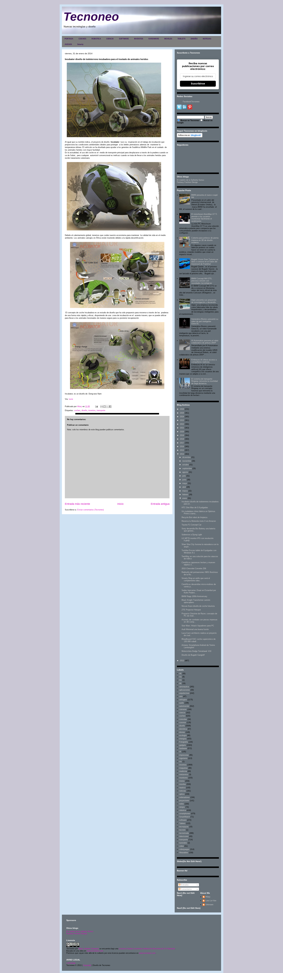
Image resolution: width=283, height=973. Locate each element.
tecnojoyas (184, 827)
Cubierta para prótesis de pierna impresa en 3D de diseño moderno (204, 240)
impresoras (184, 755)
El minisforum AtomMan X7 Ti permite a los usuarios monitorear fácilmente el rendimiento (204, 217)
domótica (183, 729)
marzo (185, 491)
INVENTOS (138, 39)
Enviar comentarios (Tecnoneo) (90, 510)
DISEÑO (194, 39)
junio (184, 480)
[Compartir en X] (107, 406)
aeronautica (184, 687)
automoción (184, 706)
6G (180, 680)
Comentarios (186, 889)
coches (77, 410)
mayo (184, 483)
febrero (185, 494)
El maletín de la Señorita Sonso (190, 180)
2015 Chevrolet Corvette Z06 (194, 568)
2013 (182, 660)
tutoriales (183, 843)
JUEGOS (68, 44)
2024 (182, 416)
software (182, 820)
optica (181, 794)
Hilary (207, 897)
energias (182, 739)
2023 (182, 420)
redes (181, 804)
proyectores (184, 800)
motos (182, 781)
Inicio (120, 503)
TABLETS (181, 39)
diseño (84, 410)
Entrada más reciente (77, 503)
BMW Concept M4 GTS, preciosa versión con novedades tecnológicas (201, 280)
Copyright (87, 965)
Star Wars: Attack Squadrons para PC (198, 626)
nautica (182, 787)
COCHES (82, 39)
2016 (182, 446)
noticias (182, 791)
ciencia (182, 712)
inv (180, 761)
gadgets (182, 745)
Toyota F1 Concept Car (191, 525)
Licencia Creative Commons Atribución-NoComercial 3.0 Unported (147, 949)
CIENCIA (110, 39)
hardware (183, 748)
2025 (182, 413)
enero (184, 498)
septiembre (187, 468)
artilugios (183, 700)
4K (180, 673)
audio (181, 703)
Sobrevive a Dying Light (192, 534)
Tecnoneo (91, 16)
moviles (182, 784)
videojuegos (184, 849)
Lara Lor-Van (210, 900)
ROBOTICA (96, 39)
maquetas (183, 768)
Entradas (184, 885)
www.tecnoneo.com (95, 951)
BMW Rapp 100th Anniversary (194, 596)
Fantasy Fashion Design (187, 182)
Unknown (209, 904)
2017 (182, 443)
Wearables (183, 852)
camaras (183, 709)
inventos (92, 410)
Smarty (80, 44)
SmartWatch (184, 817)
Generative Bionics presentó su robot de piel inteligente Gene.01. (204, 321)
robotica (182, 810)
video (181, 846)
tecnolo (182, 830)
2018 (182, 439)
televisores (184, 836)
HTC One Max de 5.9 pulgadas (195, 507)
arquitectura (184, 693)
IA (180, 752)
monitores (183, 778)
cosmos (182, 722)
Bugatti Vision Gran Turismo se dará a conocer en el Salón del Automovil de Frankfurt (204, 261)
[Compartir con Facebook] (110, 406)
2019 (182, 435)
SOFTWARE (124, 39)
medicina (183, 771)
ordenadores (184, 797)
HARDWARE (153, 39)
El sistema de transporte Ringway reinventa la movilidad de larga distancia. (204, 381)
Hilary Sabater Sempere (88, 949)
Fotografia (183, 742)
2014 (182, 454)
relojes (182, 807)
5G (180, 677)
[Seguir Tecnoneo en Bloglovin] (189, 137)
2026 (182, 409)
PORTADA (69, 39)
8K (180, 683)
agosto (185, 472)
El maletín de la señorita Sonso (79, 931)
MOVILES (168, 39)
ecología (182, 735)
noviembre (186, 461)
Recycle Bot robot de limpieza (194, 517)
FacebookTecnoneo (191, 101)
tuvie (71, 399)
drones (182, 732)
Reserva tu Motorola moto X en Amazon (199, 521)
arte (180, 696)
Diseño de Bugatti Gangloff (193, 655)
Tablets (182, 823)
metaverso (183, 774)
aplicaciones (184, 690)
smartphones (184, 813)
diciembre (186, 457)
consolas (183, 719)
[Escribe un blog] (104, 406)
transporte (101, 410)
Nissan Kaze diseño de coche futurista (198, 606)
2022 (182, 424)
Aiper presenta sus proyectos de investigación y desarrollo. (203, 301)
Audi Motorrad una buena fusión (195, 629)
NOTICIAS (207, 39)
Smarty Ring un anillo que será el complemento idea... (196, 579)
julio (184, 476)
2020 (182, 432)
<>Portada (70, 963)
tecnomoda (184, 833)
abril (184, 487)
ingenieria (183, 758)
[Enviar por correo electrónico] (101, 406)
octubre (185, 465)
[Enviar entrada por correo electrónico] (96, 406)
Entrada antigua (160, 503)
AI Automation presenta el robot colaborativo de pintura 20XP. (204, 341)
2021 (182, 428)
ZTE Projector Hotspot (191, 610)
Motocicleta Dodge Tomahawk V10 (196, 651)
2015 (182, 450)
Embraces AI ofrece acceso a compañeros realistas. (204, 361)
